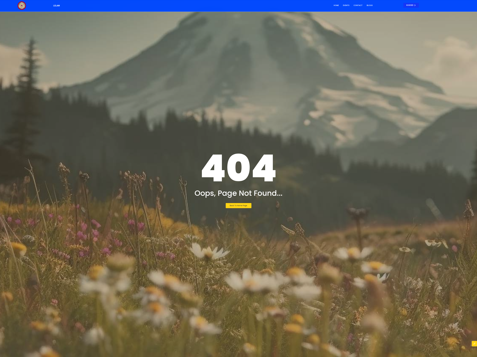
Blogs (370, 5)
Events (346, 5)
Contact (358, 5)
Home (336, 5)
